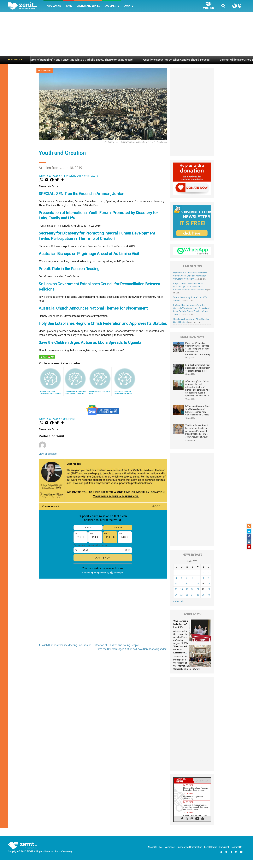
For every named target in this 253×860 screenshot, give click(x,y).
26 (187, 595)
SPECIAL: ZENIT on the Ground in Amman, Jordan (81, 193)
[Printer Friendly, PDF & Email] (47, 357)
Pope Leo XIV (53, 5)
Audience (170, 847)
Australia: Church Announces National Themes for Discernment (93, 308)
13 (192, 584)
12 (187, 584)
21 (198, 589)
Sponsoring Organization (189, 847)
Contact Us (236, 847)
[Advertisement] (126, 33)
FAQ (161, 847)
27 (192, 595)
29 (203, 595)
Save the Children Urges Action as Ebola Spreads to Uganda (90, 342)
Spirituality (45, 70)
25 (181, 595)
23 (208, 589)
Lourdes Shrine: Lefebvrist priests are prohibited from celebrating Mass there (197, 368)
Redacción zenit (72, 176)
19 (187, 589)
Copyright (224, 847)
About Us (152, 847)
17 (176, 589)
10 (176, 584)
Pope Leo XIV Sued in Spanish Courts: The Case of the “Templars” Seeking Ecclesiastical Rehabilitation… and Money (197, 349)
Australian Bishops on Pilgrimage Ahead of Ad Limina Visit (89, 253)
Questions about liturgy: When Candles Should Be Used (122, 59)
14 (198, 584)
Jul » (182, 601)
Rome (68, 5)
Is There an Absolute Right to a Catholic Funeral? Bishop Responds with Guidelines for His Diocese (197, 410)
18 (181, 589)
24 (176, 595)
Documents (112, 5)
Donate (128, 5)
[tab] (183, 780)
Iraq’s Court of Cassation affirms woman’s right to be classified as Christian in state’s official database (189, 286)
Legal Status (210, 847)
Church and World (88, 5)
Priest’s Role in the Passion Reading (69, 268)
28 (198, 595)
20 (192, 589)
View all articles (48, 453)
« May (176, 601)
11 (181, 584)
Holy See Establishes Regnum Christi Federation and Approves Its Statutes (103, 323)
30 (208, 595)
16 (208, 584)
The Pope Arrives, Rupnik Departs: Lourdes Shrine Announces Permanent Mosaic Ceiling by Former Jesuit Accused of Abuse (196, 431)
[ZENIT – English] (25, 5)
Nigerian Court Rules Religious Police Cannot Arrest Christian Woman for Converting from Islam (190, 276)
